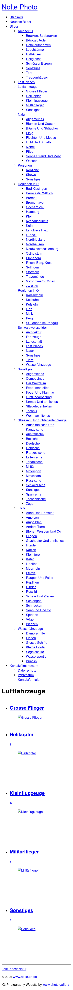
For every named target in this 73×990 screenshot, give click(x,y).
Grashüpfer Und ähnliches (45, 540)
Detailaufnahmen (38, 45)
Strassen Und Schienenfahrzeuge (42, 420)
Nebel (30, 146)
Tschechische (36, 499)
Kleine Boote (35, 647)
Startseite (16, 17)
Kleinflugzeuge (37, 100)
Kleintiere (33, 554)
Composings (35, 378)
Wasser (31, 160)
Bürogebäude (36, 40)
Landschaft (34, 341)
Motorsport (33, 471)
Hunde (31, 545)
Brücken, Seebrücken (41, 35)
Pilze (29, 151)
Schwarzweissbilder (32, 327)
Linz (29, 309)
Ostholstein (34, 253)
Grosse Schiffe (36, 642)
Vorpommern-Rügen (40, 281)
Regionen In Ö (28, 290)
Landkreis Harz (37, 230)
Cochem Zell (35, 207)
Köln (29, 225)
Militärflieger (35, 105)
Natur (22, 114)
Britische (32, 438)
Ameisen (32, 517)
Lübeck (31, 234)
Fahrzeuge (33, 336)
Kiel (29, 216)
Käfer (30, 559)
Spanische (33, 494)
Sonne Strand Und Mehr (43, 156)
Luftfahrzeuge (28, 86)
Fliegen (31, 536)
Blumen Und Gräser (40, 123)
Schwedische (35, 485)
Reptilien (32, 582)
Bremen (31, 197)
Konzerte (32, 170)
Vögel (30, 619)
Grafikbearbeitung (39, 397)
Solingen (32, 267)
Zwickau (32, 285)
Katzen (31, 549)
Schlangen (34, 600)
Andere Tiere (35, 526)
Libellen (32, 563)
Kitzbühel (33, 299)
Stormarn (32, 272)
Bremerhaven (35, 202)
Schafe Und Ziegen (40, 596)
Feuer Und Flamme (40, 392)
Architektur (25, 31)
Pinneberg (33, 258)
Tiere (29, 360)
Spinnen (32, 614)
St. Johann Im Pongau (42, 322)
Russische (33, 480)
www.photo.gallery (56, 984)
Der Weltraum (36, 383)
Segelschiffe (35, 651)
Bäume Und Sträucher (42, 128)
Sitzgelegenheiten (39, 406)
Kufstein (32, 304)
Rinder (31, 587)
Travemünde (35, 276)
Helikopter (33, 95)
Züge (29, 503)
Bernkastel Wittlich (39, 193)
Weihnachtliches (38, 415)
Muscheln (33, 568)
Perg (29, 318)
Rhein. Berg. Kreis (39, 262)
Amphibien (34, 522)
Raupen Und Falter (39, 577)
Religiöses (33, 58)
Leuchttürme (35, 49)
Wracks (31, 661)
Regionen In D (28, 183)
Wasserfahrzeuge (38, 364)
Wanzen (32, 624)
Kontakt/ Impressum (24, 665)
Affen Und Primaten (40, 512)
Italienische (34, 457)
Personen (25, 165)
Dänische (33, 448)
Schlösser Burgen (39, 63)
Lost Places (26, 82)
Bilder (14, 26)
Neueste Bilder (20, 21)
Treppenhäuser (37, 77)
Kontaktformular (29, 679)
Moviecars (33, 475)
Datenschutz (27, 670)
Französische (35, 452)
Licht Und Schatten (39, 142)
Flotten (31, 637)
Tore (29, 72)
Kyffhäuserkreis (37, 221)
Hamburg (32, 211)
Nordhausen (35, 244)
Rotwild (31, 591)
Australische (35, 434)
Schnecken (34, 605)
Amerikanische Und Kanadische (40, 427)
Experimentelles (37, 387)
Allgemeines (35, 119)
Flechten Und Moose (41, 137)
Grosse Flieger (36, 91)
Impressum (26, 675)
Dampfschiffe (35, 633)
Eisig (29, 133)
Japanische (34, 461)
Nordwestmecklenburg (42, 248)
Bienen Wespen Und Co (43, 531)
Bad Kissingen (36, 188)
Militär (30, 466)
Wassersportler (36, 656)
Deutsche (33, 443)
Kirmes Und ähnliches (42, 401)
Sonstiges (33, 68)
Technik (31, 410)
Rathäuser (33, 54)
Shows (31, 174)
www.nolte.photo (25, 976)
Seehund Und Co (38, 610)
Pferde (30, 573)
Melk (29, 313)
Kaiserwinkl (34, 295)
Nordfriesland (35, 239)
